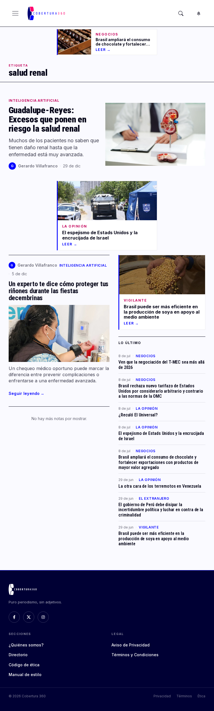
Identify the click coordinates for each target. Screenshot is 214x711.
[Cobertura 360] (46, 13)
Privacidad (162, 696)
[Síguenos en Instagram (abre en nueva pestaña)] (43, 617)
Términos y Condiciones (135, 654)
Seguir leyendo (26, 393)
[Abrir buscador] (181, 13)
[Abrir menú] (15, 13)
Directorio (18, 654)
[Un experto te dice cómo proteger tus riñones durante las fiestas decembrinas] (59, 333)
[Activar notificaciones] (198, 13)
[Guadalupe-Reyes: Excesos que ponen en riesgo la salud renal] (155, 134)
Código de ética (24, 664)
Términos (184, 696)
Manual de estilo (25, 674)
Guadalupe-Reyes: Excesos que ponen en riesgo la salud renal (47, 119)
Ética (201, 696)
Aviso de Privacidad (130, 645)
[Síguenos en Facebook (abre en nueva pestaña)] (14, 617)
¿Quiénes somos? (26, 645)
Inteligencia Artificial (34, 100)
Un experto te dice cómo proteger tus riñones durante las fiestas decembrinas (58, 291)
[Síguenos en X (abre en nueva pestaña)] (28, 617)
